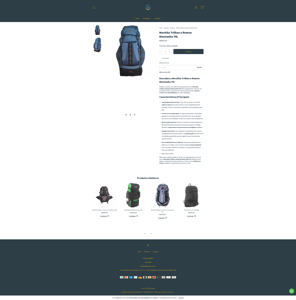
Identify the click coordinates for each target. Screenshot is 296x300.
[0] (201, 8)
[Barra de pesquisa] (94, 8)
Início (137, 18)
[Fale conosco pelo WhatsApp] (291, 291)
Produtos (146, 18)
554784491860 (148, 258)
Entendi (181, 298)
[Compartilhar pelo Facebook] (126, 115)
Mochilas (172, 28)
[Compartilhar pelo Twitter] (130, 115)
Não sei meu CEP (164, 72)
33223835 (148, 262)
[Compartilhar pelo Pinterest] (134, 115)
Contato (157, 18)
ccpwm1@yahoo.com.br (148, 266)
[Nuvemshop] (148, 288)
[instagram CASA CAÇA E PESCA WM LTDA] (148, 245)
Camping (166, 28)
